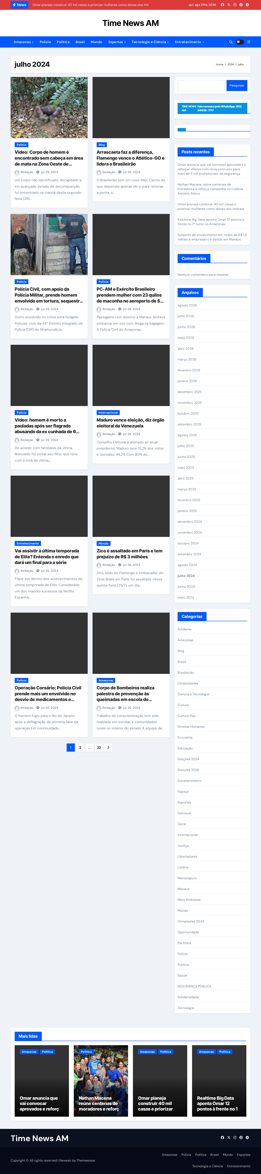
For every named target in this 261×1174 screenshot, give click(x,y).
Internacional (108, 412)
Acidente (185, 629)
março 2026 (187, 359)
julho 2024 (186, 576)
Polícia (45, 42)
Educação (185, 748)
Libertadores (187, 856)
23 (99, 747)
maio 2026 (186, 338)
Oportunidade (188, 932)
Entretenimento (188, 42)
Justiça (183, 845)
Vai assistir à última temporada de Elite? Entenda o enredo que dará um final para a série (47, 556)
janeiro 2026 (187, 381)
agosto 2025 (187, 435)
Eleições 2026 (188, 770)
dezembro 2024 (190, 522)
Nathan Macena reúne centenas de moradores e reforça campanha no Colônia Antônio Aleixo (210, 189)
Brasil (80, 42)
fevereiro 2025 (189, 500)
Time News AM (130, 23)
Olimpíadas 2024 (191, 921)
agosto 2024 (187, 565)
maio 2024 (186, 597)
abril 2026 (186, 348)
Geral (182, 824)
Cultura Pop (187, 716)
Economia (185, 737)
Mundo (96, 42)
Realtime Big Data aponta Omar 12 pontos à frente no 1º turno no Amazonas (211, 221)
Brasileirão (186, 672)
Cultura (183, 705)
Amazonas (23, 42)
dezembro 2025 (190, 392)
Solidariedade (188, 997)
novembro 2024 (190, 532)
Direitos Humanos (191, 726)
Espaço (183, 791)
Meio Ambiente (189, 900)
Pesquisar (237, 85)
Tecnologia (186, 1008)
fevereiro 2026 (189, 370)
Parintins (184, 943)
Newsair (65, 1160)
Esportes (116, 42)
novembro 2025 (190, 403)
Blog (102, 145)
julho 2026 (186, 316)
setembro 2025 (189, 424)
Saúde (182, 975)
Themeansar (86, 1160)
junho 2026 (186, 327)
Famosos (184, 813)
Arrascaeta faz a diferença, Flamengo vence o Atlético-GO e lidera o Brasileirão (131, 157)
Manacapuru (187, 878)
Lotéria (183, 867)
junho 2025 (186, 457)
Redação (27, 172)
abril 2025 (186, 478)
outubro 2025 (188, 413)
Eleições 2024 (188, 759)
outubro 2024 (188, 543)
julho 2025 (186, 446)
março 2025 (187, 489)
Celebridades (188, 683)
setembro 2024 (189, 554)
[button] (248, 42)
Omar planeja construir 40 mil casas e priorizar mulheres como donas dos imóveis (211, 206)
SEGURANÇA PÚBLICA (194, 986)
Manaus (183, 889)
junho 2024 (186, 586)
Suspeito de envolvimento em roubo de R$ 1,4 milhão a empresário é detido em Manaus (212, 237)
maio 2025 (186, 467)
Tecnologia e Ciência (149, 42)
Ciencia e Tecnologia (193, 694)
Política (63, 42)
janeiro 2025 (187, 511)
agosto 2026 (187, 305)
